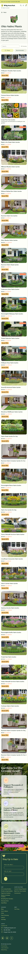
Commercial (17, 893)
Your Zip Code (7, 871)
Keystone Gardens (6, 893)
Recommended (20, 50)
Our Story (16, 909)
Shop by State (5, 900)
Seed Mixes (4, 902)
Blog (2, 909)
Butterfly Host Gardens (7, 898)
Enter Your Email (8, 864)
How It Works (4, 911)
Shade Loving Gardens (7, 891)
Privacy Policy (4, 945)
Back (5, 12)
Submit (5, 879)
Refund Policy (4, 949)
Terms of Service (4, 947)
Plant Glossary (5, 915)
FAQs (2, 913)
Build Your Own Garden (20, 891)
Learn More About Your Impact (14, 845)
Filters (8, 50)
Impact (3, 917)
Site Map (3, 919)
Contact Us (4, 925)
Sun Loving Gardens (6, 889)
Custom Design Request (20, 889)
